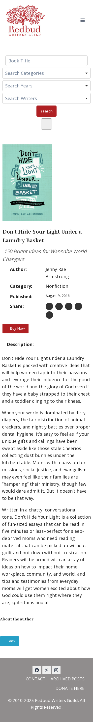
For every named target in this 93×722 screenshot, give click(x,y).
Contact (35, 679)
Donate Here (70, 688)
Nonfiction (57, 286)
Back (10, 641)
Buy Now (17, 328)
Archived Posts (68, 679)
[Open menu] (82, 20)
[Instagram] (56, 670)
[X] (46, 670)
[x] (36, 670)
